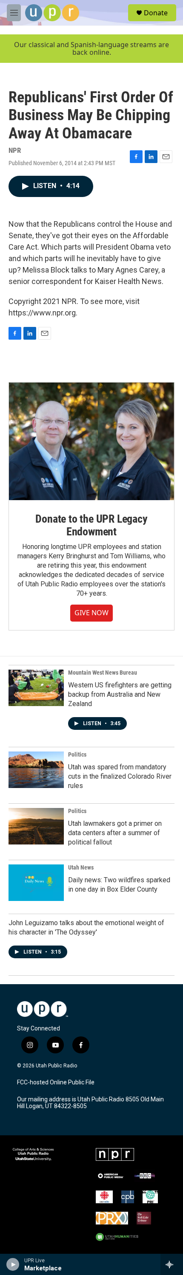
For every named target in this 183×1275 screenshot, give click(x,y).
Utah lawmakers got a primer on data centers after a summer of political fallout (115, 832)
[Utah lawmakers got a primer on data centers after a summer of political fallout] (36, 826)
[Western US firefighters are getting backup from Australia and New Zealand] (36, 688)
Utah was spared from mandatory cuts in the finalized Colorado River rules (120, 776)
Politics (77, 754)
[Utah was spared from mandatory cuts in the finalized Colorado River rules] (36, 769)
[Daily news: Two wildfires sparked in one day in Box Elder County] (36, 882)
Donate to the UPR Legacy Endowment (91, 525)
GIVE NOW (91, 612)
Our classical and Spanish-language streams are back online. (91, 48)
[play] (13, 1264)
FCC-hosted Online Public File (55, 1082)
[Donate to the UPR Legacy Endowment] (91, 441)
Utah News (81, 867)
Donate (156, 13)
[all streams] (171, 1264)
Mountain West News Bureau (102, 672)
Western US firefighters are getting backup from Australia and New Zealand (120, 694)
